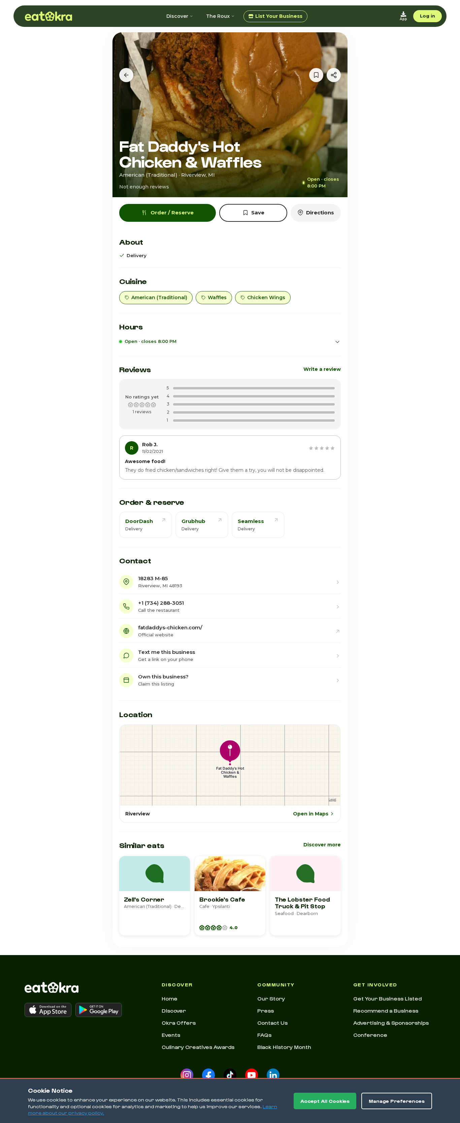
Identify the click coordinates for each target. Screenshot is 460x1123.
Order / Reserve (172, 212)
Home (169, 998)
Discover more (322, 845)
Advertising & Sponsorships (391, 1023)
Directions (320, 212)
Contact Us (272, 1023)
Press (265, 1011)
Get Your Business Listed (387, 998)
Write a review (322, 369)
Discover (177, 16)
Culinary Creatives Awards (198, 1047)
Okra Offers (179, 1023)
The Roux (218, 16)
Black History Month (284, 1047)
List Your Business (278, 16)
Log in (427, 16)
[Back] (126, 75)
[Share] (334, 75)
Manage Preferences (397, 1101)
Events (171, 1035)
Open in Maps (310, 814)
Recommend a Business (385, 1011)
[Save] (316, 75)
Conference (370, 1035)
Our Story (271, 998)
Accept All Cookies (325, 1101)
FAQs (264, 1035)
